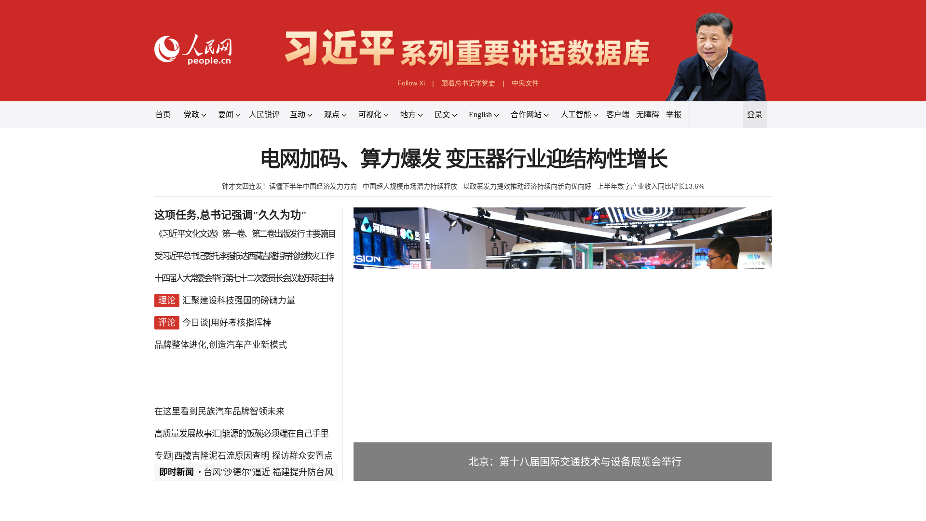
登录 (755, 114)
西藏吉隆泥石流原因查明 (222, 456)
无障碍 (647, 114)
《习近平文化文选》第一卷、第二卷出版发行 (229, 234)
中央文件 (525, 83)
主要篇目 (320, 234)
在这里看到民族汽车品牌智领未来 (219, 411)
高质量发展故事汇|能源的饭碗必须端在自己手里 (241, 434)
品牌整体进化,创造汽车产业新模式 (220, 345)
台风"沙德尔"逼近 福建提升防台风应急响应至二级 (299, 472)
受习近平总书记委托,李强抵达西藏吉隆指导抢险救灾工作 (243, 256)
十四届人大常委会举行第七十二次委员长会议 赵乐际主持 (243, 278)
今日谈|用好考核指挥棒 (227, 323)
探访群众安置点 (302, 456)
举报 (673, 114)
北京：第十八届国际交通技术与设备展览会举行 (575, 461)
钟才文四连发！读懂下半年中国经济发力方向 (289, 186)
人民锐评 (264, 114)
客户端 (617, 114)
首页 (163, 114)
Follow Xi (411, 83)
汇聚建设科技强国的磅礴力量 (238, 300)
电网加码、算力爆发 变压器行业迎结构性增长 (463, 159)
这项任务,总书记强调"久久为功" (230, 215)
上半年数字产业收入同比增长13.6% (650, 186)
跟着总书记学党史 (468, 83)
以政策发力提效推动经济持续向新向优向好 (527, 186)
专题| (164, 456)
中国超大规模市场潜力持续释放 (410, 186)
